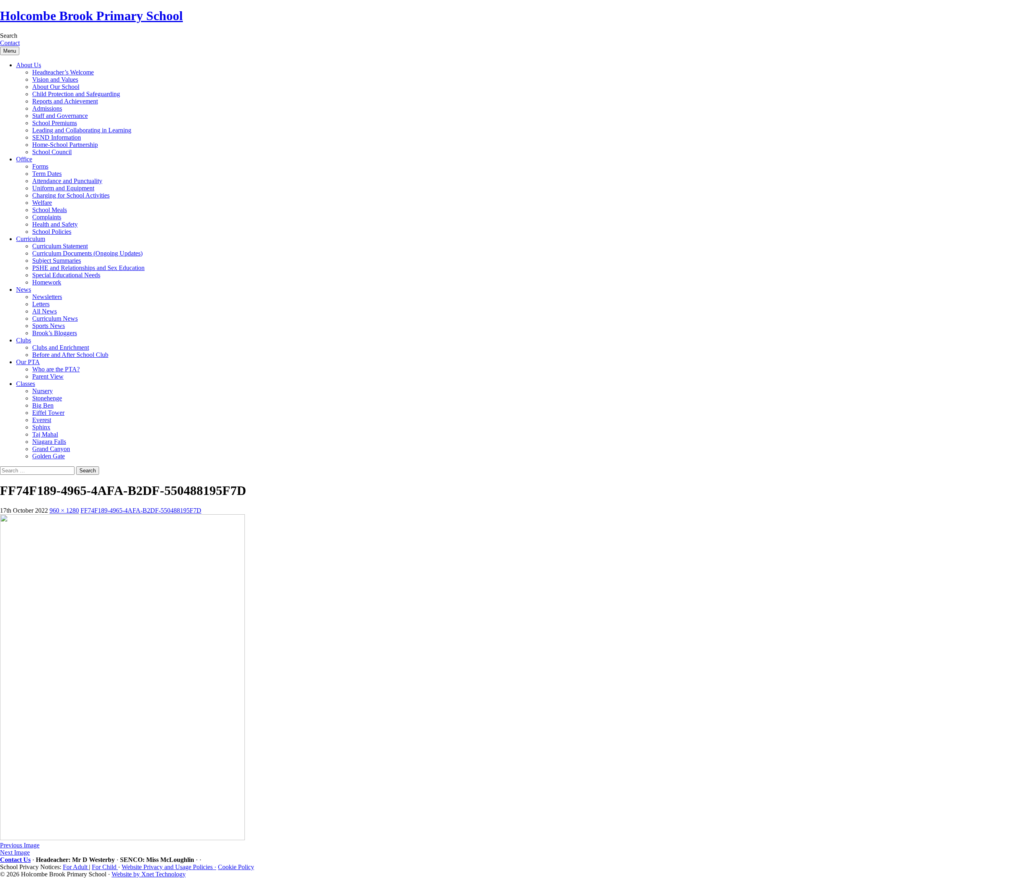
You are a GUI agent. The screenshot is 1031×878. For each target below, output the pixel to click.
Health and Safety (55, 224)
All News (44, 311)
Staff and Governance (60, 115)
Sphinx (41, 427)
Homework (46, 282)
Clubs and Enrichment (60, 347)
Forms (40, 166)
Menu (9, 51)
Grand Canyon (51, 448)
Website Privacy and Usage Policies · (169, 867)
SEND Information (56, 137)
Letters (41, 304)
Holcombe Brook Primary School (91, 15)
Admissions (47, 108)
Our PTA (28, 362)
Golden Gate (48, 456)
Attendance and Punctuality (67, 180)
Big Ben (43, 405)
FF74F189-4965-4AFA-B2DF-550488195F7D (141, 510)
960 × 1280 (64, 510)
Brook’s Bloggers (54, 333)
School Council (52, 151)
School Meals (49, 209)
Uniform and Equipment (63, 188)
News (23, 289)
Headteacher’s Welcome (63, 72)
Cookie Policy (236, 867)
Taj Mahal (45, 434)
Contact (10, 42)
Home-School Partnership (65, 144)
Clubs (23, 340)
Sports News (48, 325)
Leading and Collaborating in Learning (81, 130)
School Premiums (54, 123)
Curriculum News (55, 318)
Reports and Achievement (65, 101)
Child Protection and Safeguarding (76, 94)
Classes (25, 383)
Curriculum (30, 238)
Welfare (42, 202)
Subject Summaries (56, 260)
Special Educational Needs (66, 275)
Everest (41, 419)
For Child (105, 867)
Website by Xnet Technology (149, 874)
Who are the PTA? (56, 369)
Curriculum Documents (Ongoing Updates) (87, 253)
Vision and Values (55, 79)
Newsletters (47, 296)
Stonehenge (47, 398)
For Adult (76, 867)
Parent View (48, 376)
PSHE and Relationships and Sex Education (88, 267)
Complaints (46, 217)
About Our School (55, 86)
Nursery (42, 390)
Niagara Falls (49, 441)
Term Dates (47, 173)
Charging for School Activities (71, 195)
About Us (28, 65)
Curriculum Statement (60, 246)
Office (24, 159)
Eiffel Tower (48, 412)
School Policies (51, 231)
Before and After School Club (70, 354)
